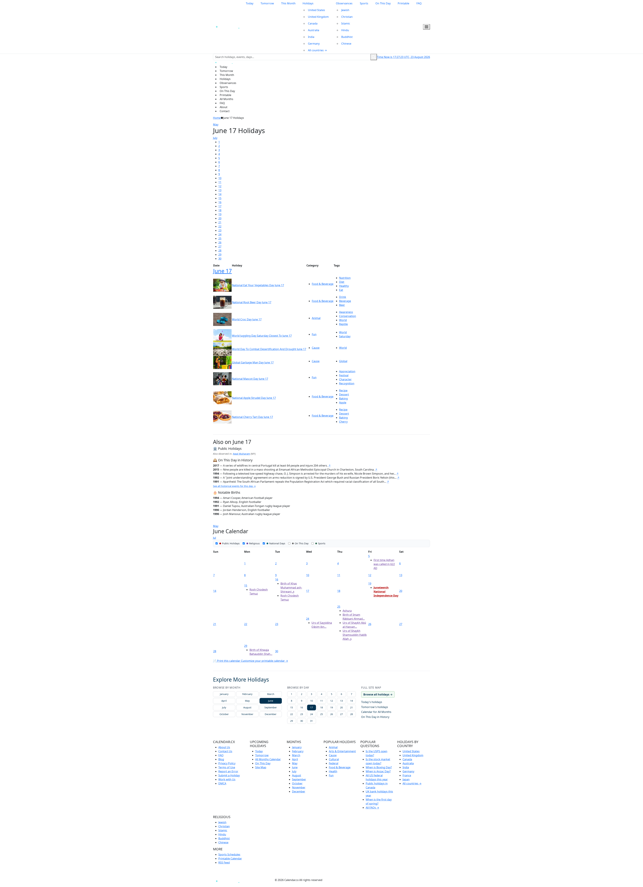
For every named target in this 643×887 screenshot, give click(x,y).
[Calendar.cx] (228, 881)
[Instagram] (254, 880)
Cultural (334, 759)
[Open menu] (426, 27)
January (224, 694)
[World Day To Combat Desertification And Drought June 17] (222, 349)
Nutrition (345, 278)
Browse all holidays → (377, 694)
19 (219, 214)
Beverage (345, 301)
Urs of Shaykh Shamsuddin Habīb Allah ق (355, 635)
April (224, 700)
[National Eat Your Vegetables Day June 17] (222, 285)
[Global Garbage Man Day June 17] (222, 362)
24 (219, 234)
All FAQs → (372, 807)
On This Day (383, 3)
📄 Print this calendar (227, 661)
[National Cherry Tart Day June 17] (222, 417)
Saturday (344, 336)
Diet (341, 282)
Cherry (343, 421)
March (270, 694)
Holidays (308, 3)
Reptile (343, 324)
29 (219, 254)
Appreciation (347, 371)
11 (219, 182)
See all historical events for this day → (234, 486)
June (270, 700)
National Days (277, 543)
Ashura (347, 611)
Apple (342, 402)
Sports (364, 3)
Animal (316, 318)
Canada (312, 23)
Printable (403, 3)
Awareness (346, 312)
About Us (224, 747)
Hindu (345, 30)
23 (219, 230)
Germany (314, 43)
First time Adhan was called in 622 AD (384, 564)
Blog (221, 759)
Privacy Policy (226, 763)
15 (219, 198)
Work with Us (226, 779)
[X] (273, 880)
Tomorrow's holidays (374, 707)
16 (219, 202)
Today (249, 3)
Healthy (344, 286)
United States (316, 10)
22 (219, 226)
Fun (314, 334)
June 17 (222, 270)
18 (219, 210)
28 (219, 250)
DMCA (222, 783)
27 (219, 246)
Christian (347, 17)
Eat (341, 290)
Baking (343, 398)
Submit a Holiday (229, 775)
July (215, 138)
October (224, 714)
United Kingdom (318, 17)
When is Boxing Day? (379, 767)
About (223, 107)
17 (219, 206)
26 (219, 242)
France (407, 775)
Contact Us (225, 751)
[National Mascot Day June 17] (222, 378)
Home (217, 118)
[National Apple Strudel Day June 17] (222, 398)
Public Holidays (231, 543)
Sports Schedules (229, 854)
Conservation (347, 316)
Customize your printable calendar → (264, 661)
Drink (342, 297)
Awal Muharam (241, 453)
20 (219, 218)
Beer (342, 305)
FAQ (419, 3)
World (343, 320)
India (311, 37)
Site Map (260, 767)
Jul (214, 538)
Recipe (343, 390)
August (247, 707)
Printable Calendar (230, 858)
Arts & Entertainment (342, 751)
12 (219, 186)
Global (343, 361)
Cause (315, 348)
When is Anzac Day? (378, 771)
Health (333, 771)
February (247, 694)
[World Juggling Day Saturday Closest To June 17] (222, 335)
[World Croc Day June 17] (222, 319)
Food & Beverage (322, 284)
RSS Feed (224, 862)
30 (219, 258)
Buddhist (347, 37)
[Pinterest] (260, 880)
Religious (254, 543)
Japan (406, 779)
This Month (288, 3)
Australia (313, 30)
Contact (225, 111)
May (215, 124)
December (270, 714)
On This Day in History (375, 717)
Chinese (346, 43)
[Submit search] (373, 57)
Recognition (346, 383)
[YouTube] (267, 880)
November (247, 714)
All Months (226, 99)
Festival (343, 375)
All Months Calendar (268, 759)
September (270, 707)
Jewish (345, 10)
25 (219, 238)
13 (219, 190)
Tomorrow (267, 3)
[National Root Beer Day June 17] (222, 302)
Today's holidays (371, 702)
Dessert (344, 394)
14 (219, 194)
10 (219, 178)
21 (219, 222)
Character (345, 379)
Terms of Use (226, 767)
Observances (344, 3)
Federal (333, 763)
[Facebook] (248, 880)
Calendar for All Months (376, 712)
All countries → (317, 50)
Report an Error (228, 771)
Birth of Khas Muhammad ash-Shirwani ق (291, 587)
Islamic (345, 23)
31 (311, 720)
